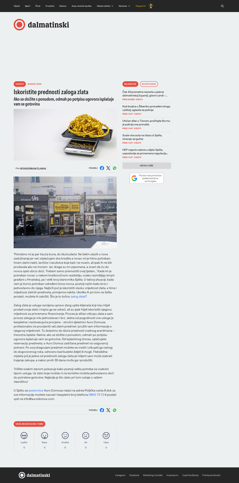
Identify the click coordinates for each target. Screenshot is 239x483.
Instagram (120, 475)
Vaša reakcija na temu (29, 424)
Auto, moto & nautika (82, 6)
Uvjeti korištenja (190, 475)
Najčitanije (149, 84)
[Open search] (222, 6)
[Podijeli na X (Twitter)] (108, 168)
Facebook (134, 475)
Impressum (172, 475)
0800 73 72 (96, 395)
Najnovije (130, 84)
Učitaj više (146, 165)
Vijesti (17, 6)
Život (37, 6)
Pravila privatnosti (211, 475)
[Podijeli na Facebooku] (102, 168)
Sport (27, 6)
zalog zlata (78, 296)
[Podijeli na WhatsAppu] (115, 168)
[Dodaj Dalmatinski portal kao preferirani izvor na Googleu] (146, 178)
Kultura (63, 6)
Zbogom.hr (141, 6)
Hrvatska (50, 6)
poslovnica (36, 390)
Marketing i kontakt (153, 475)
